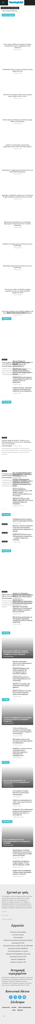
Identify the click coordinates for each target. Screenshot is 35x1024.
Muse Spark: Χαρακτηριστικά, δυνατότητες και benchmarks (17, 266)
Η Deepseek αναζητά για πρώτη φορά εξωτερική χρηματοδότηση (17, 70)
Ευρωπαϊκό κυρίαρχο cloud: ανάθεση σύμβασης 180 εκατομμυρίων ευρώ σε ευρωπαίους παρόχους (17, 312)
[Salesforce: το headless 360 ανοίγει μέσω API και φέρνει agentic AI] (6, 686)
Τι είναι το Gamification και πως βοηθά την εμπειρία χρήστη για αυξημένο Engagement (17, 719)
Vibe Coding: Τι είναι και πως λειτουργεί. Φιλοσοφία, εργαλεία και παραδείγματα (22, 741)
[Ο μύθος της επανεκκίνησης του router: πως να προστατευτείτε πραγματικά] (6, 802)
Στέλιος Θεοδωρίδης (7, 366)
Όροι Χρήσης (5, 915)
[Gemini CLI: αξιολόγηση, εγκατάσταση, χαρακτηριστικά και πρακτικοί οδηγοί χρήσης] (17, 129)
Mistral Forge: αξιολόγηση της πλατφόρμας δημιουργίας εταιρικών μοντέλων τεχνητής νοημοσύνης (17, 223)
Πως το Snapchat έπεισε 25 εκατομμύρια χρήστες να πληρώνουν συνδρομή (16, 841)
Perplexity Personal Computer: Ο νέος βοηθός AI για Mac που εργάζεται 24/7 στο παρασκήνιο (22, 380)
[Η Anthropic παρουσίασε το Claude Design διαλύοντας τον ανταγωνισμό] (6, 679)
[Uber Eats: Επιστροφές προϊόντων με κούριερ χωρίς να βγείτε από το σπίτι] (17, 79)
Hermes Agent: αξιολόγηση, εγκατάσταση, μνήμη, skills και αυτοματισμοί (17, 120)
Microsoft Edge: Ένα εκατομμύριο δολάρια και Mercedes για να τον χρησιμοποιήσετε (21, 363)
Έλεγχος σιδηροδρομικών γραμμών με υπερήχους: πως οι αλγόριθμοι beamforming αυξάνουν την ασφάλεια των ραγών (23, 483)
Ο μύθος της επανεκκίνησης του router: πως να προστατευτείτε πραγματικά (22, 801)
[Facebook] (11, 997)
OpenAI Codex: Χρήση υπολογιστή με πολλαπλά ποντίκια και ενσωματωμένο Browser (22, 371)
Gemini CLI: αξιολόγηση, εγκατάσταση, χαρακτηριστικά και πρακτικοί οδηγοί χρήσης (18, 145)
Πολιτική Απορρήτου (7, 919)
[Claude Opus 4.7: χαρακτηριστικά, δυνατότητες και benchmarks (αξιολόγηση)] (17, 154)
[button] (4, 1016)
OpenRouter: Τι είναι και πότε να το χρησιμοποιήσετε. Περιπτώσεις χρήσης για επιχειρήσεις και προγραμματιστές (22, 752)
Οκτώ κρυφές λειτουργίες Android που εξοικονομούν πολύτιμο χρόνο (21, 792)
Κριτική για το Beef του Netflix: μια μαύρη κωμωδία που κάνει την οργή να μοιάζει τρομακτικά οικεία (17, 291)
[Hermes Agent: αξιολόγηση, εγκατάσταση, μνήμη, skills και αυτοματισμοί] (17, 104)
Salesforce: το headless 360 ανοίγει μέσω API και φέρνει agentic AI (21, 685)
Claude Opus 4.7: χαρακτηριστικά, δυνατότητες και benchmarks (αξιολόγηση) (17, 171)
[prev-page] (3, 396)
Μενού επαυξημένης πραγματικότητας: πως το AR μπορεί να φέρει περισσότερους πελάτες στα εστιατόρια (22, 492)
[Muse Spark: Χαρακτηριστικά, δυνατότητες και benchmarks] (17, 250)
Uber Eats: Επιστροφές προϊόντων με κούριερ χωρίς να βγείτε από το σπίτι (17, 95)
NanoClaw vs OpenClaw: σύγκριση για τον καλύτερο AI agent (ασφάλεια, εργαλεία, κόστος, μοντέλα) (17, 196)
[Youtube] (24, 997)
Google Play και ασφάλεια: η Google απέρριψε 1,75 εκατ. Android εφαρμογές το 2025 (21, 862)
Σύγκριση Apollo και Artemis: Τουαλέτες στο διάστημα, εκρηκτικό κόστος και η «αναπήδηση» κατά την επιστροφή (16, 442)
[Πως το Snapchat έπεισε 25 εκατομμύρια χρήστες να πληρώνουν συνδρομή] (17, 836)
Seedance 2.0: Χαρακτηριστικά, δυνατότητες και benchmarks (17, 244)
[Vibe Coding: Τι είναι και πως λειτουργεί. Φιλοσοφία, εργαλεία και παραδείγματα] (6, 741)
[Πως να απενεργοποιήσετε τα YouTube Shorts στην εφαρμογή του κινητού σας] (17, 777)
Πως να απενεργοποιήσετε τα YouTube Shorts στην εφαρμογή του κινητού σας (16, 782)
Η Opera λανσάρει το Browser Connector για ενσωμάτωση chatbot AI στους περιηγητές (22, 389)
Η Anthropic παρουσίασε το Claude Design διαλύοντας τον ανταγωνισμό (22, 678)
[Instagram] (15, 997)
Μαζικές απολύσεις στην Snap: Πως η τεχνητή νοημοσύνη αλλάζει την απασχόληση (22, 692)
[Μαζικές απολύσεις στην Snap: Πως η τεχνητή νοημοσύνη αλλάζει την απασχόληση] (6, 693)
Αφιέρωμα (4, 591)
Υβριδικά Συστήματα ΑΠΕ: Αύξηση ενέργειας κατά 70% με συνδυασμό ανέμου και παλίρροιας (23, 501)
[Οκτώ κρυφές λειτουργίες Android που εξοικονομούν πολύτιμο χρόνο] (6, 793)
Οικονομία (4, 524)
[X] (20, 997)
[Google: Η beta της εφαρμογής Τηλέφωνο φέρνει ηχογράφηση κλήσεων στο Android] (6, 873)
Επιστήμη (4, 437)
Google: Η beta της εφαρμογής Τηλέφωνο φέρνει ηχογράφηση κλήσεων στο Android (22, 872)
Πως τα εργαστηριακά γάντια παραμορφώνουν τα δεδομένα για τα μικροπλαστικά (22, 474)
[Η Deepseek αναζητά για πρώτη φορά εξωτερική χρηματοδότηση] (17, 53)
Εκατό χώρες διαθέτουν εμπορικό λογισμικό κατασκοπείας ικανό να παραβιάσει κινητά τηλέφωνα (17, 46)
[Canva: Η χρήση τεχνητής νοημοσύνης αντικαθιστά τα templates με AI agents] (17, 333)
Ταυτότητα (4, 911)
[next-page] (6, 396)
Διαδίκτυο (4, 359)
